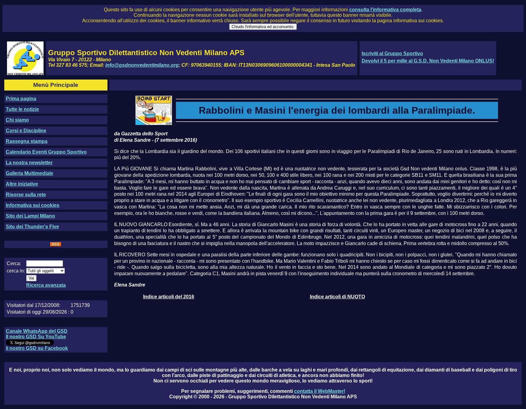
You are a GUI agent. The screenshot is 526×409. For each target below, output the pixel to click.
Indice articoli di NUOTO (337, 296)
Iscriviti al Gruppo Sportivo (392, 53)
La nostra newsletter (29, 162)
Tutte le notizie (22, 109)
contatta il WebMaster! (319, 391)
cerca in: (16, 270)
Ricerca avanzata (46, 285)
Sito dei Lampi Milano (30, 216)
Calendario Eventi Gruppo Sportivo (46, 152)
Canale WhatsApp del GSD (37, 331)
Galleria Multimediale (29, 173)
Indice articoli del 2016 (168, 296)
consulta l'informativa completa (385, 9)
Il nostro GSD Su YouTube (36, 336)
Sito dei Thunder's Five (32, 226)
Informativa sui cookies (32, 205)
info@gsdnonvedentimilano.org (142, 65)
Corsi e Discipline (26, 130)
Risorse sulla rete (26, 194)
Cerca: (14, 263)
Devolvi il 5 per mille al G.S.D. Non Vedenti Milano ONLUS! (428, 60)
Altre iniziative (22, 184)
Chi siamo (17, 120)
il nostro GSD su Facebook (37, 348)
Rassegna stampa (26, 141)
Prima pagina (21, 98)
